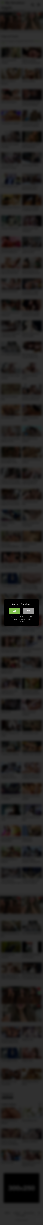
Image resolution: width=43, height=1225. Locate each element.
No (28, 611)
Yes (14, 611)
